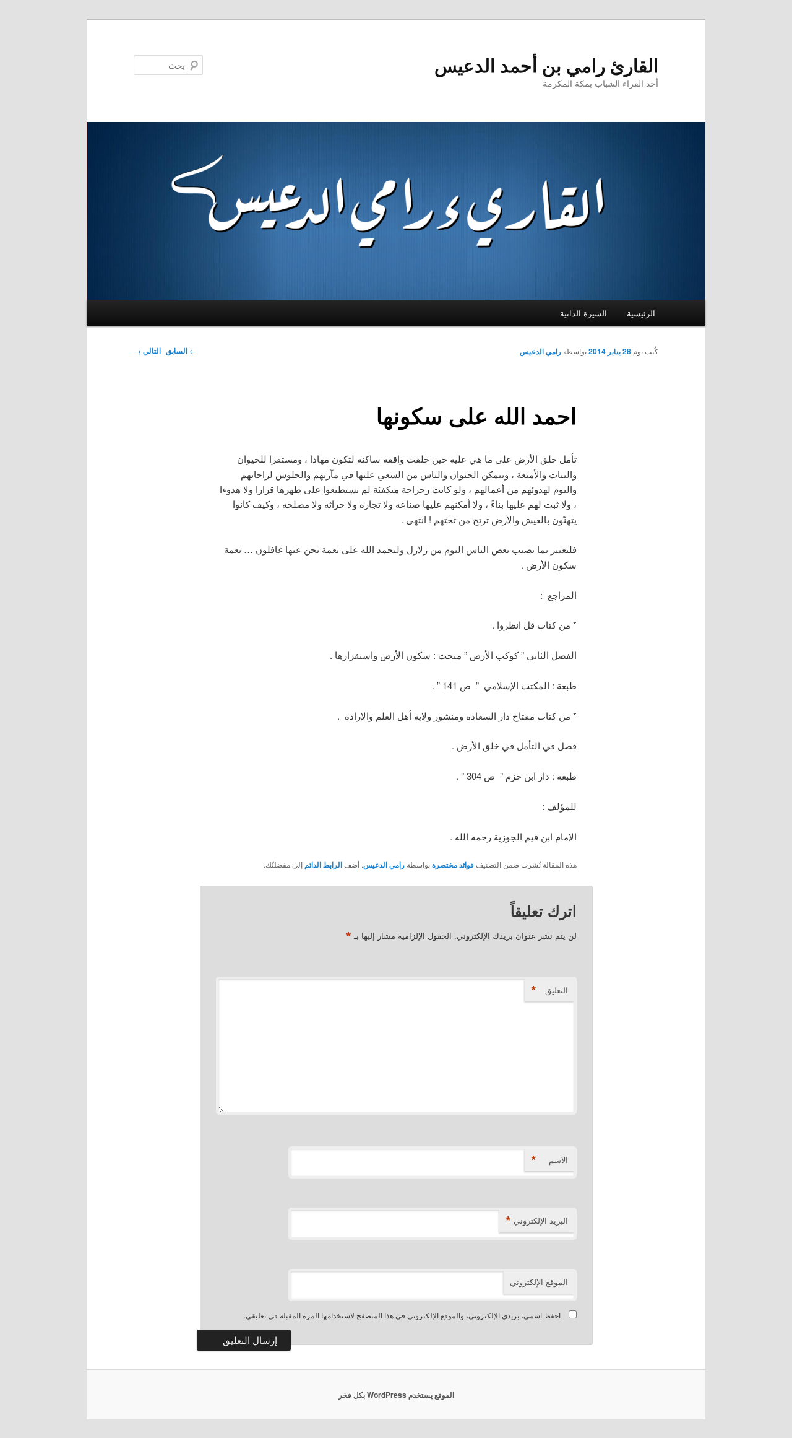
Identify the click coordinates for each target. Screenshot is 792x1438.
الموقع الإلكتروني (539, 1282)
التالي (147, 350)
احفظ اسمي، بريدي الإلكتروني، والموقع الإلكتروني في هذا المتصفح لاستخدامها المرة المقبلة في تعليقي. (402, 1315)
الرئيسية (641, 313)
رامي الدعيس (540, 351)
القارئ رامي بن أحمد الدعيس (546, 64)
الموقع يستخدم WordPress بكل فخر (396, 1394)
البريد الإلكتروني (537, 1221)
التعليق (549, 990)
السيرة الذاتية (583, 313)
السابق (181, 350)
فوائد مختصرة (453, 864)
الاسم (549, 1160)
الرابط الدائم (323, 864)
